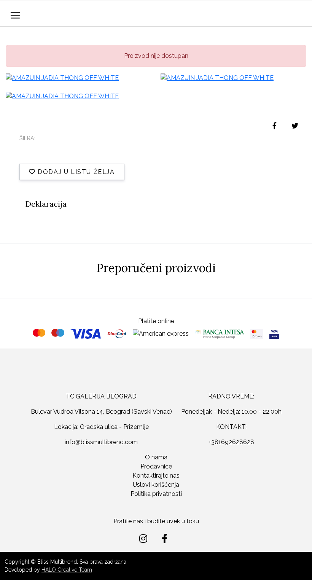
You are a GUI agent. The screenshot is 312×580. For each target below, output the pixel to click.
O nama (156, 457)
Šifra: (27, 138)
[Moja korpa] (298, 14)
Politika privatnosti (156, 493)
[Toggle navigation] (15, 15)
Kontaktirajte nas (156, 475)
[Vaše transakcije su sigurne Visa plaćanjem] (274, 334)
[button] (264, 17)
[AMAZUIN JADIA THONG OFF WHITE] (78, 78)
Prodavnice (156, 466)
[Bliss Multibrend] (141, 14)
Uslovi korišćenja (156, 484)
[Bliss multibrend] (156, 376)
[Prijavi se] (281, 15)
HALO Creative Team (66, 570)
